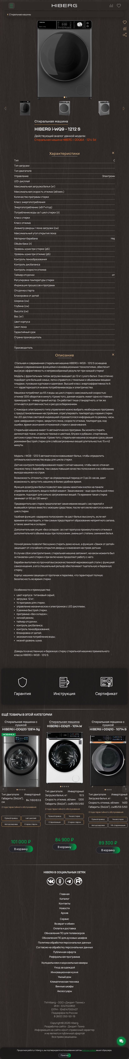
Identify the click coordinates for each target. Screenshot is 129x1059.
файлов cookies (89, 1050)
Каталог (65, 898)
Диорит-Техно (76, 1026)
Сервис (64, 919)
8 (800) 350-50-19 (64, 1016)
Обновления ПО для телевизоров (64, 933)
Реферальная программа (64, 956)
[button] (64, 97)
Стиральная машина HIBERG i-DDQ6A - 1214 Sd (65, 140)
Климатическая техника (64, 981)
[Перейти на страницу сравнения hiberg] (111, 5)
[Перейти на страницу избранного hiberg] (119, 5)
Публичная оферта (64, 952)
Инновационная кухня (64, 972)
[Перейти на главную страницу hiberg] (64, 6)
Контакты (64, 903)
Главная (65, 894)
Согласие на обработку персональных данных (64, 947)
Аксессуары (64, 991)
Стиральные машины (20, 14)
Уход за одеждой (64, 967)
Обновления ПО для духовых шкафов (64, 938)
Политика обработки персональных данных (64, 942)
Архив (64, 913)
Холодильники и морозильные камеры (64, 962)
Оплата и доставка (64, 928)
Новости (64, 908)
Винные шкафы (64, 986)
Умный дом (64, 977)
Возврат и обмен (64, 923)
